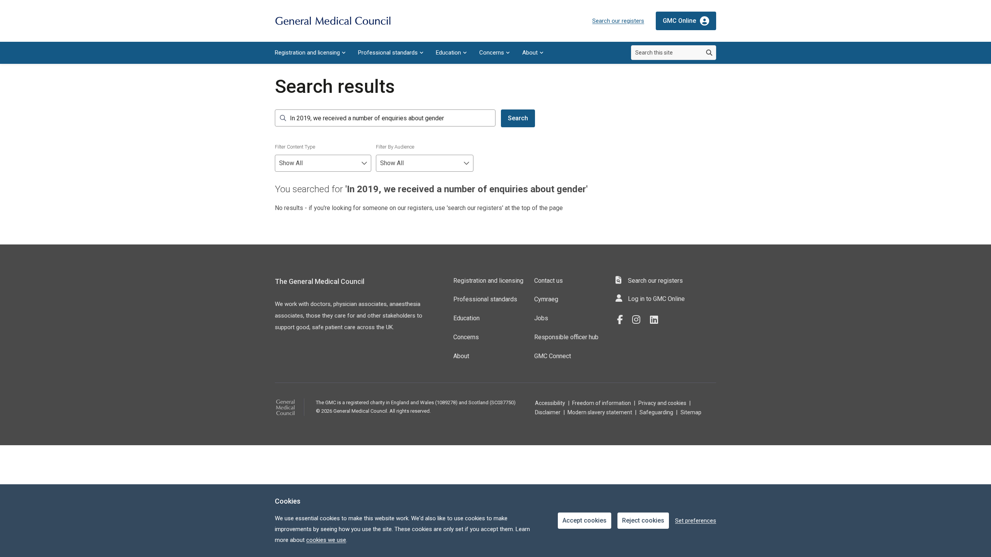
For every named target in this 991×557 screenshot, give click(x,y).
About (530, 52)
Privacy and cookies (662, 403)
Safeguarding (656, 412)
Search (518, 118)
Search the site (283, 118)
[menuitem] (310, 53)
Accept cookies (584, 520)
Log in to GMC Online (656, 298)
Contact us (548, 280)
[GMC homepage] (333, 21)
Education (448, 52)
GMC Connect (552, 356)
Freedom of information (601, 403)
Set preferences (695, 520)
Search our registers (618, 20)
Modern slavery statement (600, 412)
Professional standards (388, 52)
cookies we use (326, 539)
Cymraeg (546, 299)
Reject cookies (643, 520)
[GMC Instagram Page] (639, 319)
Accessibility (550, 403)
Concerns (491, 52)
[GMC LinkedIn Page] (657, 319)
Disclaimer (548, 412)
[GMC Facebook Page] (622, 319)
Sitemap (691, 412)
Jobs (541, 318)
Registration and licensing (307, 52)
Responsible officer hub (566, 337)
